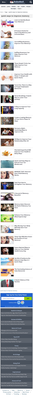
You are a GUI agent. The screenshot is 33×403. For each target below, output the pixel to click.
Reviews (24, 394)
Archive (8, 394)
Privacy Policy (25, 306)
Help (13, 390)
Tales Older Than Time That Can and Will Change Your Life (14, 376)
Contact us (5, 390)
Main (1, 12)
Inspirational (16, 372)
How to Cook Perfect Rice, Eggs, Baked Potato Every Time (13, 313)
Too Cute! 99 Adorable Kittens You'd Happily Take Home (13, 365)
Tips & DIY (17, 337)
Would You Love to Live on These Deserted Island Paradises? (14, 333)
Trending (16, 394)
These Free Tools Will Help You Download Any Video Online (14, 385)
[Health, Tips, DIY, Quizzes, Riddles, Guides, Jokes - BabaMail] (17, 2)
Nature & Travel (16, 328)
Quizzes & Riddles (16, 319)
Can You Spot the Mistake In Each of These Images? (12, 321)
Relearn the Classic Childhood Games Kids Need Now (13, 324)
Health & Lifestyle (16, 310)
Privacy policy (7, 392)
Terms (28, 390)
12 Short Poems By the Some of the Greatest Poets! (12, 356)
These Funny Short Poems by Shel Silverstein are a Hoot (13, 359)
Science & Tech (16, 380)
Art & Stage (16, 354)
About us (20, 390)
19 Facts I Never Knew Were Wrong (9, 339)
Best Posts (26, 392)
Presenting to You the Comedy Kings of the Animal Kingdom (14, 348)
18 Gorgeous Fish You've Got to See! (9, 330)
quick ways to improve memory (8, 290)
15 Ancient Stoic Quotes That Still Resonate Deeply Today (13, 374)
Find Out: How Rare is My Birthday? (8, 368)
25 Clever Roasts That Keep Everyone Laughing (11, 350)
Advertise (17, 392)
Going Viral (16, 363)
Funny (16, 345)
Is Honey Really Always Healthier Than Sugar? (11, 341)
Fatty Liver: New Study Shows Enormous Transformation (13, 315)
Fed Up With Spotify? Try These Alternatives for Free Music (14, 383)
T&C (19, 306)
